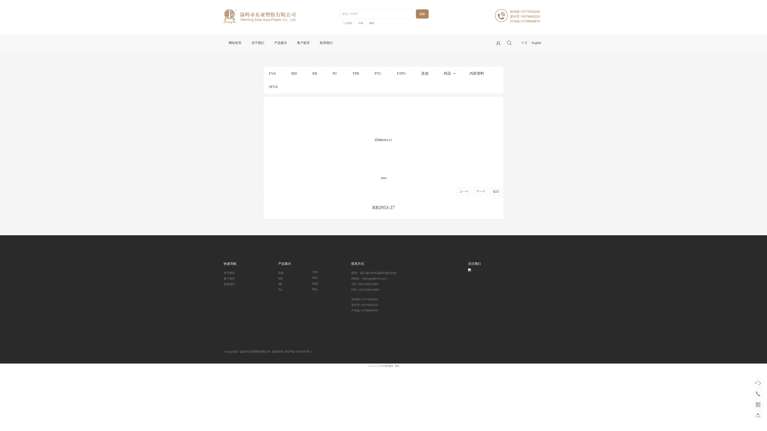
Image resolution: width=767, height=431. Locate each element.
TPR (356, 73)
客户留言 (303, 42)
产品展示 (280, 42)
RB (314, 73)
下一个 (481, 191)
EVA (272, 73)
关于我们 (257, 42)
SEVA (273, 87)
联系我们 (326, 42)
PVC (378, 73)
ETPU (401, 73)
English (536, 42)
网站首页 (235, 42)
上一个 (464, 191)
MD (294, 73)
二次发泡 (347, 23)
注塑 (360, 23)
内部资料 (477, 73)
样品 (447, 73)
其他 (424, 73)
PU (335, 73)
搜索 (422, 14)
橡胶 (371, 23)
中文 (524, 42)
